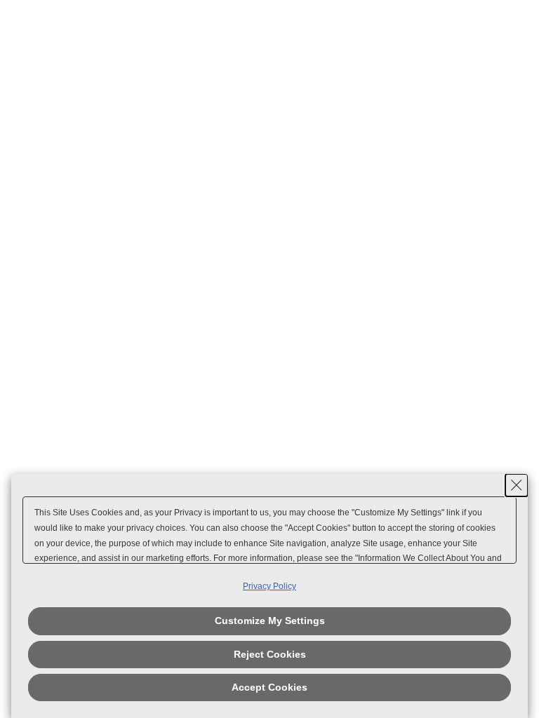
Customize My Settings (270, 620)
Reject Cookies (270, 654)
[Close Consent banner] (516, 485)
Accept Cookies (269, 687)
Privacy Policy (269, 586)
